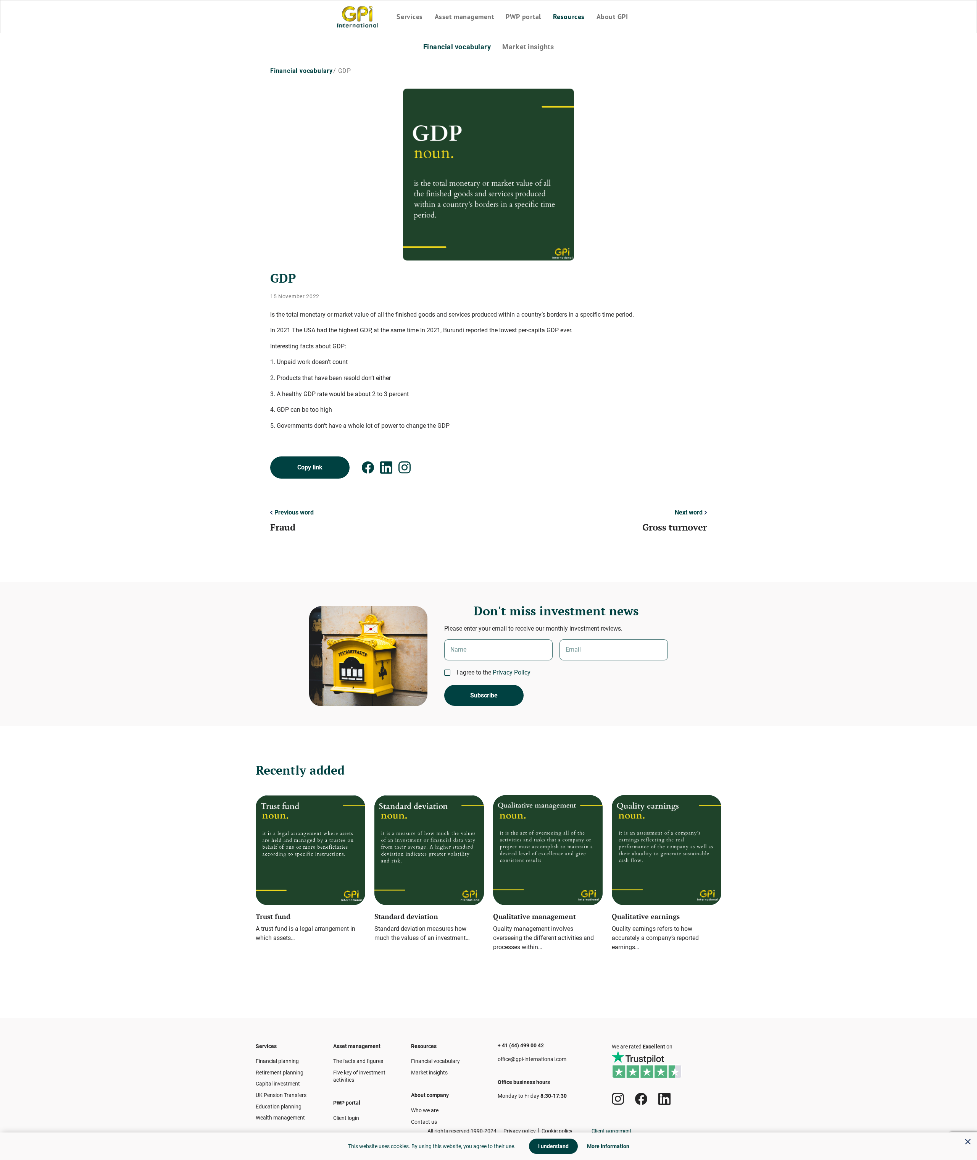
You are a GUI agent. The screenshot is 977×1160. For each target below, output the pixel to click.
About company (430, 1095)
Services (409, 16)
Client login (346, 1118)
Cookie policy (557, 1131)
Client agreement (612, 1131)
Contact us (424, 1122)
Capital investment (278, 1084)
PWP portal (523, 16)
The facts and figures (358, 1061)
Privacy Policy (511, 672)
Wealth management (280, 1118)
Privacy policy (519, 1131)
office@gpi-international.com (532, 1059)
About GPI (612, 16)
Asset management (464, 16)
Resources (569, 16)
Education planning (278, 1106)
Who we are (425, 1110)
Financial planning (277, 1061)
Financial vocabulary (457, 47)
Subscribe (484, 695)
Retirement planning (279, 1072)
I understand (553, 1146)
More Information (608, 1146)
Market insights (528, 47)
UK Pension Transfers (281, 1095)
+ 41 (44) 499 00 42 (521, 1045)
